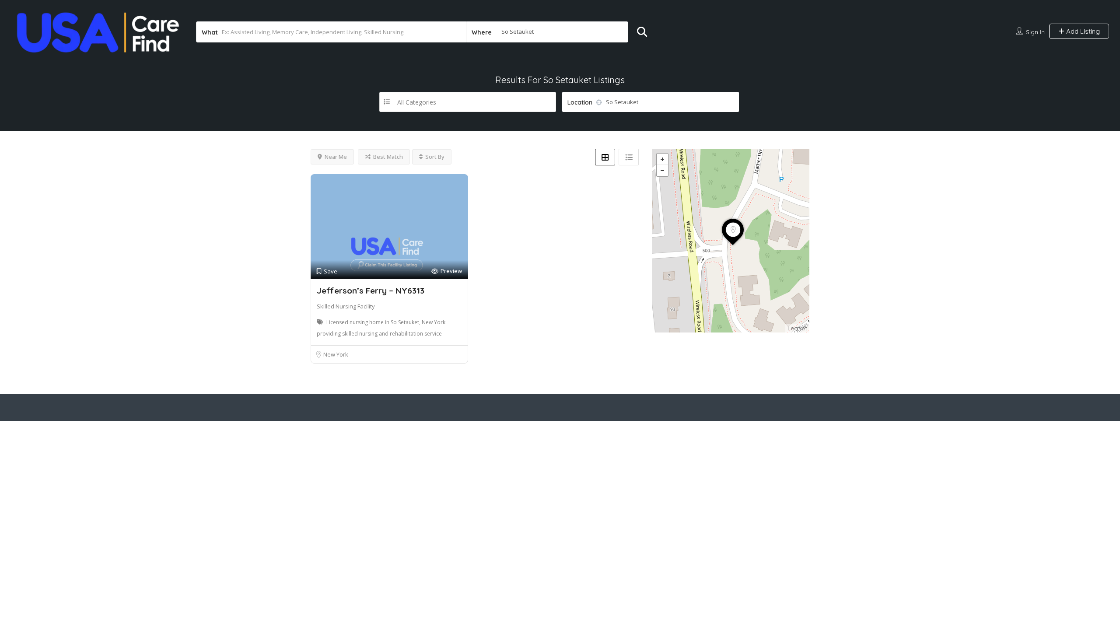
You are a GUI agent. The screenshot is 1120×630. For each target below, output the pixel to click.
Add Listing (1082, 31)
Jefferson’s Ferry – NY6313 (370, 290)
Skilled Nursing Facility (346, 306)
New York (335, 354)
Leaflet (797, 328)
